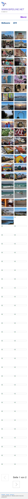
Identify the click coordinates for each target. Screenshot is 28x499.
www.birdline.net (12, 9)
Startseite (3, 494)
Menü (23, 17)
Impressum (12, 494)
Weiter (16, 484)
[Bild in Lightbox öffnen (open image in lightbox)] (7, 35)
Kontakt (7, 494)
